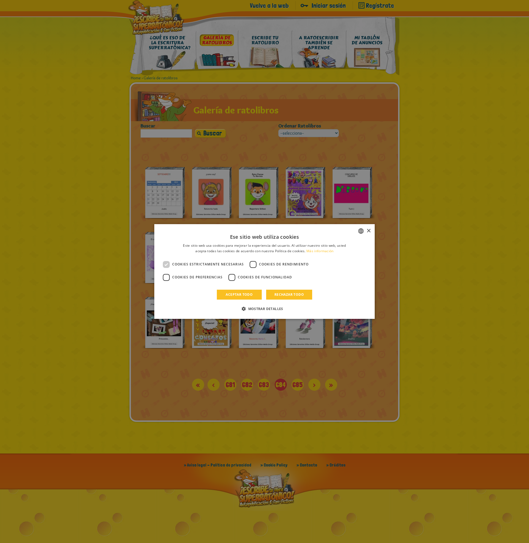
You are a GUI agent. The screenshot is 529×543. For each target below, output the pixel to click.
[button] (264, 308)
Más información (320, 251)
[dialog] (264, 271)
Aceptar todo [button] (239, 294)
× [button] (368, 231)
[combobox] (361, 231)
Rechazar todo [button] (289, 294)
